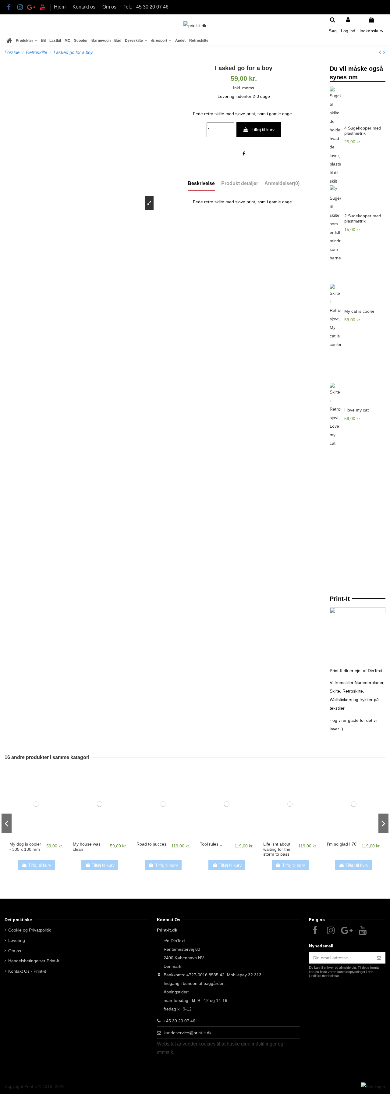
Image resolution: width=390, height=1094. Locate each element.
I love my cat (356, 410)
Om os (110, 6)
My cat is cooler (359, 311)
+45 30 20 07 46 (179, 1020)
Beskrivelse (201, 183)
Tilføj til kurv (263, 129)
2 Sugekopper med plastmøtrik (362, 218)
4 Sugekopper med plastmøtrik (362, 131)
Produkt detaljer (239, 183)
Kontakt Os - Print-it (27, 971)
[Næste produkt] (384, 52)
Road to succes (151, 844)
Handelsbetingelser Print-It (33, 960)
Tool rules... (211, 844)
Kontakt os (85, 6)
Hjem (60, 6)
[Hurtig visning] (36, 838)
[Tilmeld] (379, 958)
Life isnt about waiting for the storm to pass (276, 849)
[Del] (244, 153)
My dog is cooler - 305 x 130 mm (25, 847)
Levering (16, 940)
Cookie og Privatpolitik (29, 930)
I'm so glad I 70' (342, 844)
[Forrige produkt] (381, 52)
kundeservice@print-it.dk (187, 1032)
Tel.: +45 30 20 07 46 (145, 6)
